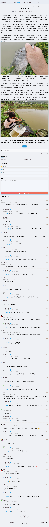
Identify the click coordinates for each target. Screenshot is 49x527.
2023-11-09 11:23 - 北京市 (8, 264)
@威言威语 (8, 511)
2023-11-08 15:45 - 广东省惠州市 (12, 386)
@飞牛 (7, 289)
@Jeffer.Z (8, 274)
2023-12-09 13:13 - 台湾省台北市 (12, 287)
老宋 (4, 200)
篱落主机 (43, 522)
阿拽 (4, 247)
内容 (2, 178)
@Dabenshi (8, 421)
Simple (33, 522)
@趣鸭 (7, 496)
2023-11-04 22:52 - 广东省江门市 (10, 379)
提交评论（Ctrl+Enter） (24, 193)
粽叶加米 (5, 217)
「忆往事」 (11, 522)
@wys (7, 327)
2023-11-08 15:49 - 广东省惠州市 (12, 403)
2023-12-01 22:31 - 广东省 (8, 218)
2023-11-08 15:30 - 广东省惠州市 (12, 294)
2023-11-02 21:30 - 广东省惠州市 (12, 478)
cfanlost (5, 347)
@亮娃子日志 (9, 451)
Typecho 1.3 (27, 522)
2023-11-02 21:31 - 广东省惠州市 (12, 463)
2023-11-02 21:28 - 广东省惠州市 (12, 494)
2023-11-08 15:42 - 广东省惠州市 (12, 371)
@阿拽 (7, 259)
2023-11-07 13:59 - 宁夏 (8, 317)
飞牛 (4, 277)
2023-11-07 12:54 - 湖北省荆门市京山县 (11, 332)
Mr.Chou (7, 209)
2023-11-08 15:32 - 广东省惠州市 (12, 309)
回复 (47, 200)
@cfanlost (8, 359)
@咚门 (7, 405)
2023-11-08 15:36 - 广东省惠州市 (12, 340)
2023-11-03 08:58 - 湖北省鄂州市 (10, 425)
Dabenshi (5, 409)
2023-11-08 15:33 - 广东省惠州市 (12, 324)
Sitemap (38, 522)
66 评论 (35, 11)
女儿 (8, 150)
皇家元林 (5, 232)
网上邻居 (29, 2)
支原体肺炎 (4, 153)
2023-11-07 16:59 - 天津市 (8, 302)
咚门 (4, 392)
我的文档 (35, 2)
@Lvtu (7, 374)
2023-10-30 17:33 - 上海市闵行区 (10, 501)
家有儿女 (19, 2)
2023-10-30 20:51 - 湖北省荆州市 (10, 486)
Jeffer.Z (5, 262)
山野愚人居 (5, 454)
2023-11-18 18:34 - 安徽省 (8, 234)
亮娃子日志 (5, 439)
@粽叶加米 (8, 229)
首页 (9, 2)
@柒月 (7, 342)
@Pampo (8, 389)
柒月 (4, 330)
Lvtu (4, 362)
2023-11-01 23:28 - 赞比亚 (8, 456)
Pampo (5, 377)
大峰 (4, 469)
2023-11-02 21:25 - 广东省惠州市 (12, 509)
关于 (39, 2)
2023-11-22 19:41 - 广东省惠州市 (12, 241)
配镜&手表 (3, 159)
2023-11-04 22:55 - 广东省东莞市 (10, 364)
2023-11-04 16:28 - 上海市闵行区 (10, 394)
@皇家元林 (8, 244)
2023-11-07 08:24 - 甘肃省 (8, 348)
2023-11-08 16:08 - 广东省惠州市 (12, 448)
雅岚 (6, 285)
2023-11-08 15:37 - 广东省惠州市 (12, 356)
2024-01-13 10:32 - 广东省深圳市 (10, 202)
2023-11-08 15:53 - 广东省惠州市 (12, 418)
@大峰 (7, 481)
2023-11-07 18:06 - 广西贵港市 (9, 279)
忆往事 (3, 2)
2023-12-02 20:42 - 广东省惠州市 (12, 226)
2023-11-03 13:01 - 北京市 (8, 410)
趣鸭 (4, 485)
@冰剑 (7, 436)
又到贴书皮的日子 (29, 159)
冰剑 (4, 424)
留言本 (24, 2)
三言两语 (13, 2)
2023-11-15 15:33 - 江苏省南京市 (10, 249)
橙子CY (5, 300)
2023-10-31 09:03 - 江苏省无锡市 (10, 471)
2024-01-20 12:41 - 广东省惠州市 (12, 211)
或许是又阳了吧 (44, 153)
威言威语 (5, 500)
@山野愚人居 (9, 466)
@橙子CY (8, 312)
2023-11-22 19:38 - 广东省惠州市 (12, 271)
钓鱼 (5, 150)
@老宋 (7, 213)
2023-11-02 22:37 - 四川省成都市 (10, 441)
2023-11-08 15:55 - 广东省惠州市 (12, 433)
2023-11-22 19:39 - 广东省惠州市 (12, 256)
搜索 (47, 6)
